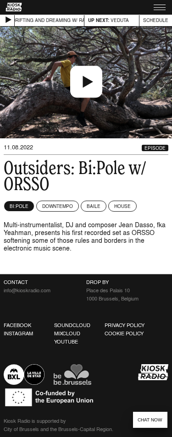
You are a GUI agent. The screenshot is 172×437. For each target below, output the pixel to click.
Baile (93, 206)
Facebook (17, 325)
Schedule (155, 20)
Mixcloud (67, 333)
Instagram (18, 333)
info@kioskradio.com (27, 290)
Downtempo (57, 206)
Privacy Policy (124, 325)
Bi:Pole (19, 206)
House (122, 206)
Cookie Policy (124, 333)
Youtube (66, 341)
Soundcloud (72, 325)
